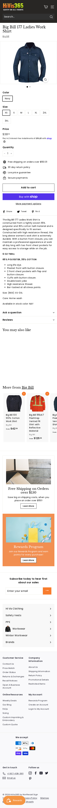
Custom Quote (10, 724)
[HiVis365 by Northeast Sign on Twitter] (46, 773)
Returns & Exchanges (13, 676)
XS (6, 112)
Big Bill (6, 36)
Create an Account (38, 704)
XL (36, 112)
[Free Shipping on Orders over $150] (28, 471)
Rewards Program (38, 700)
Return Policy (35, 675)
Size (5, 106)
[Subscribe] (47, 591)
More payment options (28, 203)
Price (6, 129)
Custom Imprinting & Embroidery (13, 719)
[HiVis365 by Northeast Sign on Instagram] (30, 773)
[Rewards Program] (28, 529)
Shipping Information (39, 671)
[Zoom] (45, 79)
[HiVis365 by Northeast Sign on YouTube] (41, 773)
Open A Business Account (11, 686)
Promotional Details (39, 679)
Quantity (8, 147)
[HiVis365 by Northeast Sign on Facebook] (35, 773)
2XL (45, 112)
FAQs (5, 709)
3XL (7, 120)
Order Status (9, 672)
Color (6, 92)
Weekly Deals (10, 700)
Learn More (28, 506)
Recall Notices (10, 680)
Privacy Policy (30, 798)
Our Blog (7, 704)
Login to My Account (39, 709)
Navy (7, 98)
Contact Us (8, 663)
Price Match (9, 668)
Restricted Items (37, 683)
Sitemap (44, 798)
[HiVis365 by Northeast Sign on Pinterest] (30, 778)
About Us (33, 667)
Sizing (6, 713)
